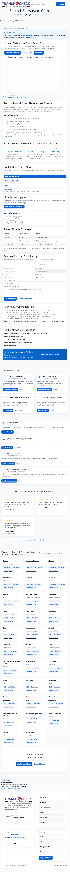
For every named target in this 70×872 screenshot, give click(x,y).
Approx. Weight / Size (9, 280)
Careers (42, 852)
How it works (27, 53)
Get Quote (60, 4)
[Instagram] (10, 843)
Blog (41, 836)
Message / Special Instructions (11, 286)
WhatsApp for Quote (13, 53)
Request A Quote (45, 858)
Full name (6, 262)
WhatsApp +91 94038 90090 (50, 354)
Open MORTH (7, 448)
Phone (37, 262)
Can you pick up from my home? (15, 339)
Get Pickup (39, 53)
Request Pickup (39, 764)
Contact (42, 822)
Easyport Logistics (27, 35)
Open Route (8, 410)
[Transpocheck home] (18, 799)
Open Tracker (21, 480)
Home (4, 29)
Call (63, 354)
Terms (65, 865)
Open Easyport (43, 410)
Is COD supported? (10, 346)
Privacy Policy (58, 865)
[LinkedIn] (15, 843)
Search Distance (19, 410)
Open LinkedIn (7, 432)
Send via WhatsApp (25, 299)
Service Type (38, 268)
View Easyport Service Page (14, 207)
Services (43, 802)
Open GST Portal (8, 463)
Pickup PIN (6, 274)
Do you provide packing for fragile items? (18, 342)
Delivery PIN (38, 274)
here (32, 37)
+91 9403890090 (14, 835)
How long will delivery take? (13, 336)
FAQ (41, 841)
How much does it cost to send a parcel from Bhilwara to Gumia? (26, 333)
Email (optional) (8, 268)
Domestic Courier (12, 29)
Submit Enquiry (10, 299)
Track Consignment (9, 481)
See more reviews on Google (35, 540)
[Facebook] (6, 843)
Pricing (42, 812)
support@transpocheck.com (16, 837)
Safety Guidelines (45, 847)
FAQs (7, 185)
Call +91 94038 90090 (12, 181)
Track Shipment (45, 807)
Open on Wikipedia (10, 390)
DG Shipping (17, 447)
